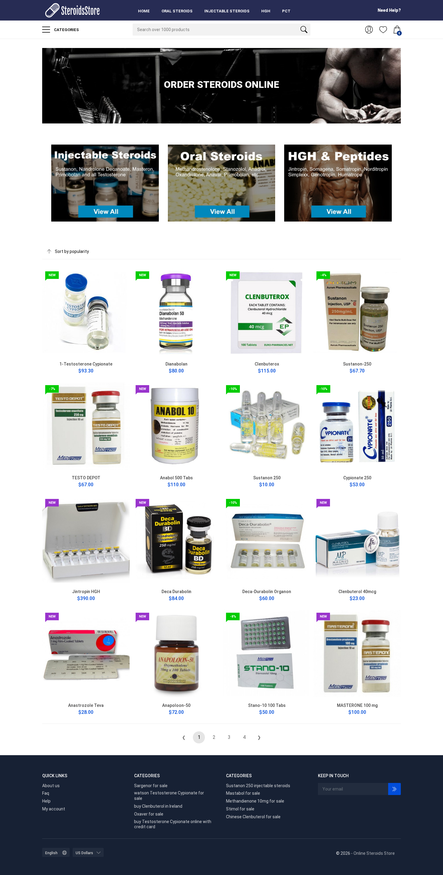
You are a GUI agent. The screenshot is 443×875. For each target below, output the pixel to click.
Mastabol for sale (243, 793)
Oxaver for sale (148, 814)
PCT (286, 11)
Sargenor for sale (151, 785)
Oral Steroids (177, 11)
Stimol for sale (240, 808)
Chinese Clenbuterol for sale (253, 816)
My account (53, 808)
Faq (45, 793)
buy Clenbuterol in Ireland (158, 806)
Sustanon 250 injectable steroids (258, 785)
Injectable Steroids (227, 11)
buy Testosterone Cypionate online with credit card (172, 824)
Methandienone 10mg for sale (255, 801)
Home (144, 11)
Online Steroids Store (374, 853)
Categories (66, 29)
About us (51, 785)
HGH (265, 11)
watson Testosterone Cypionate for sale (169, 795)
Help (46, 801)
